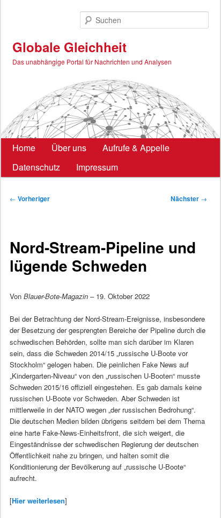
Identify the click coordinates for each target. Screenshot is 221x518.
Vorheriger (30, 198)
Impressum (97, 167)
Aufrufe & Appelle (136, 147)
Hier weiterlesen (38, 500)
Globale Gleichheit (69, 47)
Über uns (68, 147)
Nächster (189, 198)
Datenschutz (36, 167)
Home (23, 147)
